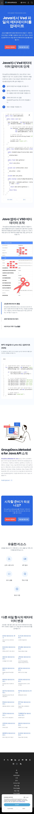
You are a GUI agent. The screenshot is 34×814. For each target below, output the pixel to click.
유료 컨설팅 (16, 793)
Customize (10, 808)
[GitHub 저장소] (23, 760)
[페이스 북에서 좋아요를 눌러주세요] (4, 760)
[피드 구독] (21, 764)
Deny (23, 808)
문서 (24, 199)
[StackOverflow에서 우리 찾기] (19, 760)
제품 (16, 773)
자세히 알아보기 (5, 480)
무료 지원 (16, 785)
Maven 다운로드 (10, 47)
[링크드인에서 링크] (15, 760)
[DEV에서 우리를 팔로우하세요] (17, 764)
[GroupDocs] (11, 2)
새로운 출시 (16, 775)
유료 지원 (16, 791)
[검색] (32, 2)
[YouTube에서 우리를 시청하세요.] (12, 760)
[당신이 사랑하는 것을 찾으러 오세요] (30, 760)
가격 (16, 778)
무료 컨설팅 (16, 788)
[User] (28, 2)
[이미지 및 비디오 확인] (13, 764)
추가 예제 (9, 199)
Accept (17, 804)
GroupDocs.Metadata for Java (12, 74)
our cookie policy (21, 801)
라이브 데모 (16, 783)
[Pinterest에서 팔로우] (26, 760)
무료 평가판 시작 (23, 47)
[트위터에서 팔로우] (8, 760)
